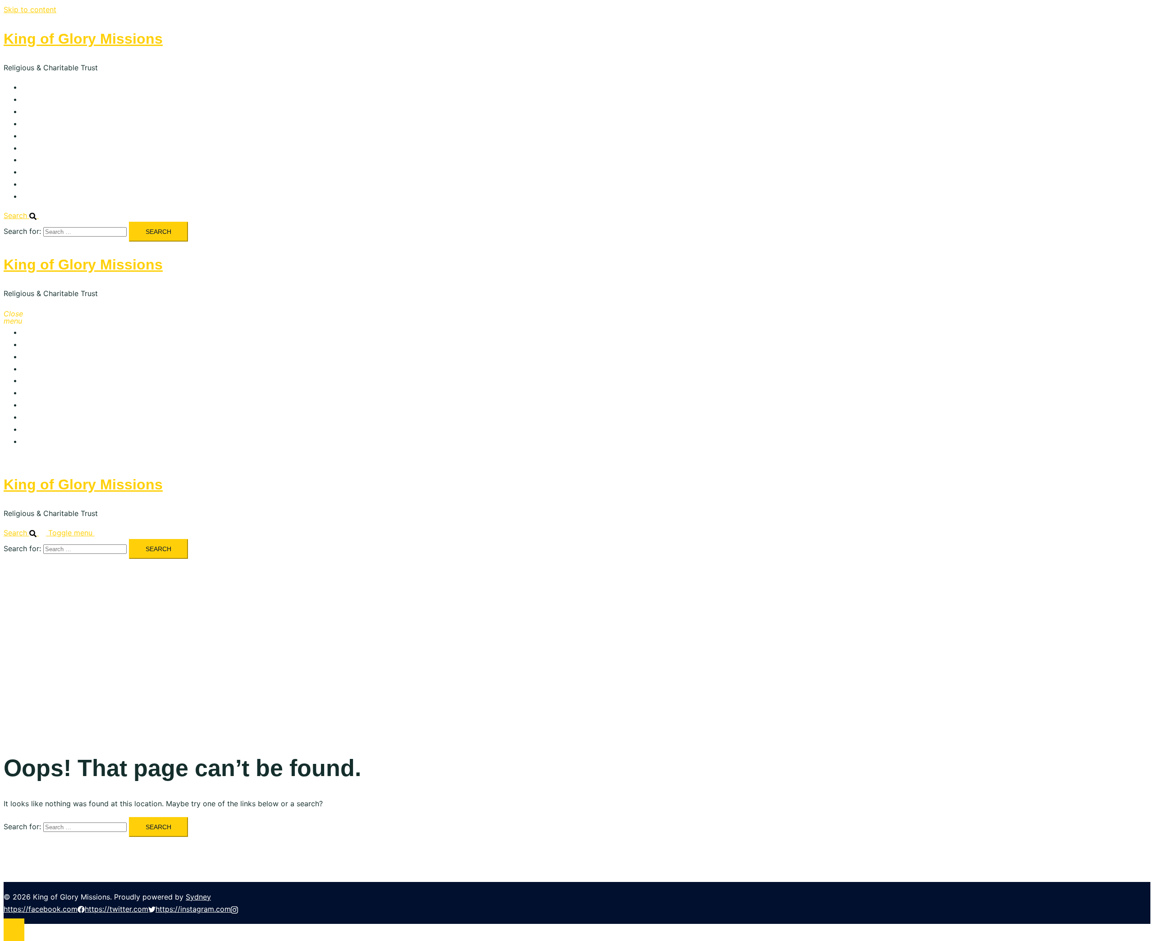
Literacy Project (49, 135)
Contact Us (41, 196)
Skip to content (30, 9)
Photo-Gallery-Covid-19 (62, 171)
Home (32, 86)
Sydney (198, 896)
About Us (38, 99)
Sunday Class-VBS (53, 147)
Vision (32, 111)
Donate (34, 183)
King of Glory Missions (83, 39)
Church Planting (49, 159)
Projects (36, 123)
